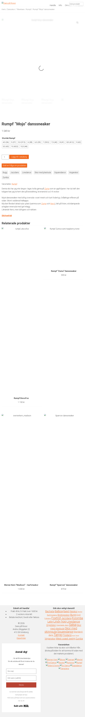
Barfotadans (52, 615)
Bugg (5, 172)
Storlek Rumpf (8, 138)
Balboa (59, 611)
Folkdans (47, 618)
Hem (4, 9)
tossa (73, 635)
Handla (53, 5)
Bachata (49, 611)
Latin (50, 621)
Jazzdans (15, 172)
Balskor (73, 611)
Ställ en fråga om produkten (14, 165)
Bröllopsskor (64, 615)
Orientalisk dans (62, 625)
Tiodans (67, 635)
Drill (79, 615)
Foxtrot (56, 618)
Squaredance (60, 172)
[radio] (6, 142)
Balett (66, 611)
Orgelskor (51, 625)
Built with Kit (21, 706)
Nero (52, 203)
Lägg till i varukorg (19, 157)
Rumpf (28, 9)
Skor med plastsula (43, 172)
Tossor (77, 635)
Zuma (46, 188)
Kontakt (21, 635)
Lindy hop (59, 621)
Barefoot (80, 612)
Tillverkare (20, 9)
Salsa (72, 625)
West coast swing (65, 638)
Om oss (68, 5)
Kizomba (77, 618)
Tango (58, 635)
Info (60, 5)
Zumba (6, 177)
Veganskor (73, 172)
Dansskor (11, 9)
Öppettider (21, 638)
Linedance (26, 172)
